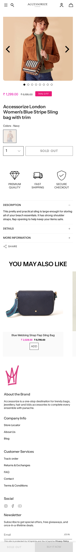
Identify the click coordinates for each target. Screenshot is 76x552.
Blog (7, 438)
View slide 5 (40, 85)
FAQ (6, 472)
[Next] (66, 49)
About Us (9, 432)
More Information (17, 238)
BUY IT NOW (54, 547)
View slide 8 (52, 85)
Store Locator (12, 425)
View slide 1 (24, 85)
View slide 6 (44, 85)
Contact (9, 479)
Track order (11, 458)
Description (12, 205)
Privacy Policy (62, 541)
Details (8, 228)
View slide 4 (36, 85)
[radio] (9, 136)
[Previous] (8, 49)
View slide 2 (28, 85)
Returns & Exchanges (17, 465)
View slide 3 (32, 85)
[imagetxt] (37, 5)
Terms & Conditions (16, 485)
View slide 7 (48, 85)
